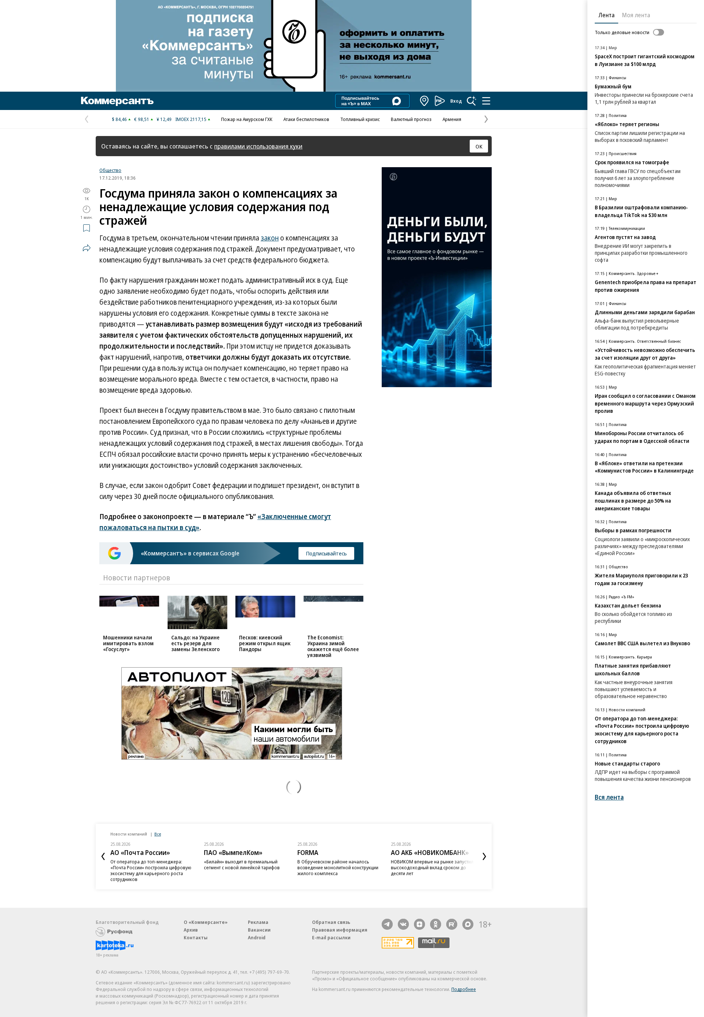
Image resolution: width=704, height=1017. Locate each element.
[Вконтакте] (403, 924)
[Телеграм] (387, 924)
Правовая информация (339, 929)
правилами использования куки (258, 146)
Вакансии (259, 929)
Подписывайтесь (326, 553)
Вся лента (609, 797)
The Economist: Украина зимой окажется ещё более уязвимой (333, 646)
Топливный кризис (360, 119)
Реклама (258, 922)
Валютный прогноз (411, 119)
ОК (479, 146)
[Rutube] (451, 924)
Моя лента (636, 15)
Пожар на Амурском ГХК (246, 119)
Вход (456, 101)
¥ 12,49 (164, 119)
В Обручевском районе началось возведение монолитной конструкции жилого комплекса (337, 867)
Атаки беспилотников (306, 119)
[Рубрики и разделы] (486, 100)
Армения (452, 119)
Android (256, 937)
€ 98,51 (141, 119)
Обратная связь (331, 922)
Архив (191, 929)
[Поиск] (471, 100)
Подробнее (463, 989)
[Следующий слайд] (484, 856)
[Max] (467, 924)
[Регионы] (424, 100)
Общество (110, 170)
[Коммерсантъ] (117, 101)
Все (157, 834)
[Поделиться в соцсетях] (86, 247)
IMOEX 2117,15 (190, 119)
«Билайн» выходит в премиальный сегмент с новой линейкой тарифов (242, 864)
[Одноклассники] (435, 924)
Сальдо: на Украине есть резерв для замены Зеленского (195, 643)
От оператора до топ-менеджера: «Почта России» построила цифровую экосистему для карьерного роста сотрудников (150, 870)
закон (270, 238)
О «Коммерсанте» (206, 922)
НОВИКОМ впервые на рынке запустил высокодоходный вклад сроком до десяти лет (432, 867)
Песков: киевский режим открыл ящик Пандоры (264, 643)
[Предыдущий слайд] (103, 856)
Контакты (196, 937)
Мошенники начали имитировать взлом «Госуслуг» (128, 643)
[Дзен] (419, 924)
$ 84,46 (119, 119)
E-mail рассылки (331, 937)
